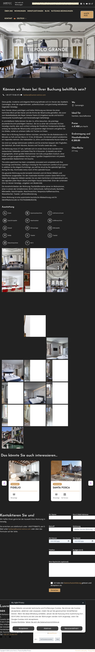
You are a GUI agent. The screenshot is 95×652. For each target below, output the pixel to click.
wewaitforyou (52, 633)
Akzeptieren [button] (23, 628)
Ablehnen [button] (47, 628)
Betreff (51, 526)
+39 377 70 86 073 (10, 634)
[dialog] (47, 616)
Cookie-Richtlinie (18, 622)
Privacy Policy (91, 650)
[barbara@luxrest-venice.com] (33, 95)
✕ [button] (83, 603)
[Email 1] (89, 4)
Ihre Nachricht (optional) (58, 562)
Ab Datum (53, 538)
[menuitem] (20, 18)
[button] (87, 14)
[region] (47, 483)
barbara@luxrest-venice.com (19, 529)
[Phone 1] (92, 4)
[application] (25, 18)
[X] (84, 4)
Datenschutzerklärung (72, 583)
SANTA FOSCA (61, 488)
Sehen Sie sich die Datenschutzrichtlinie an (42, 622)
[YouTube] (87, 4)
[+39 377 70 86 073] (11, 95)
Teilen (57, 639)
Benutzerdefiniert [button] (71, 628)
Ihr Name (52, 514)
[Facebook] (81, 4)
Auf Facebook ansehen (46, 639)
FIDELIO (15, 488)
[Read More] (24, 471)
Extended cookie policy (81, 650)
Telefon (52, 550)
